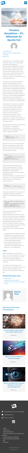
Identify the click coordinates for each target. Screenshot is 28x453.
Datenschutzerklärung (8, 431)
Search (8, 53)
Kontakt (5, 428)
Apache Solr (12, 62)
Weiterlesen (14, 335)
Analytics (5, 53)
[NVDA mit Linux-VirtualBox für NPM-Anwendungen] (14, 347)
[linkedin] (14, 421)
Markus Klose (6, 56)
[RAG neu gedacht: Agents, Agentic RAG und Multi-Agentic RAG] (14, 321)
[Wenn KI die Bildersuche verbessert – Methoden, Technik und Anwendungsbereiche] (14, 374)
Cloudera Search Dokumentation (11, 280)
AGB (4, 440)
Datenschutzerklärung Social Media (11, 438)
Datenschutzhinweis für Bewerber (11, 437)
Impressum (5, 442)
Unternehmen (6, 430)
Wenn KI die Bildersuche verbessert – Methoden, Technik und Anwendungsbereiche (14, 385)
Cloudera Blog (7, 278)
